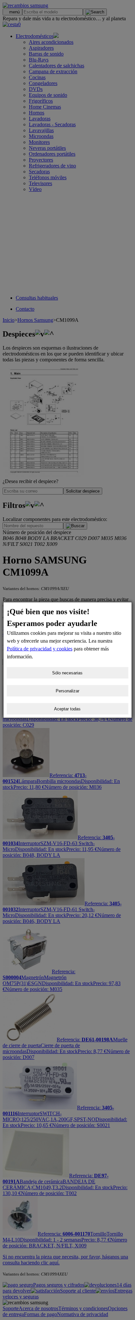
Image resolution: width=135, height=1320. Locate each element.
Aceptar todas (67, 708)
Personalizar (67, 690)
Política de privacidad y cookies (39, 648)
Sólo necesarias (67, 672)
